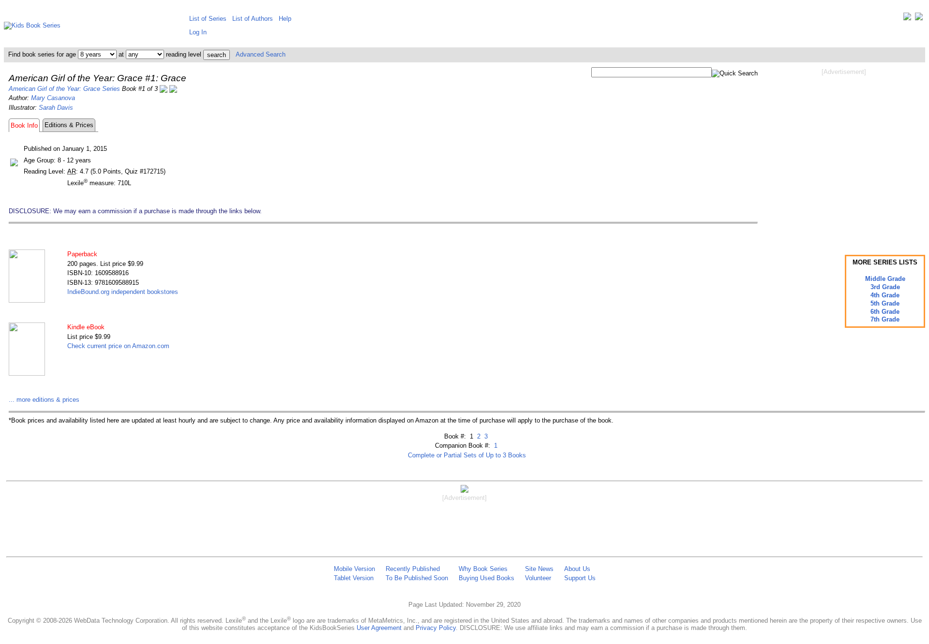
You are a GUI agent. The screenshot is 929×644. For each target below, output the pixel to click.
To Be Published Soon (417, 578)
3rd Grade (885, 287)
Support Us (580, 578)
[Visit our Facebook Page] (919, 18)
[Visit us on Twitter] (907, 18)
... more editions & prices (44, 399)
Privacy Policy (436, 627)
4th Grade (884, 295)
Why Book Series (483, 568)
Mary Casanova (53, 98)
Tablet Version (354, 578)
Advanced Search (260, 54)
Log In (198, 32)
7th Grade (884, 319)
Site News (539, 568)
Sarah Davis (56, 107)
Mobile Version (354, 568)
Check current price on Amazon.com (118, 346)
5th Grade (884, 303)
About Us (577, 568)
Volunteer (538, 578)
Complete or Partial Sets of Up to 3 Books (467, 455)
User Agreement (379, 627)
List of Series (207, 18)
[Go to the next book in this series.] (173, 88)
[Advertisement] (844, 153)
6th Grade (884, 311)
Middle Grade (885, 278)
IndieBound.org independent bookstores (122, 291)
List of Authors (252, 18)
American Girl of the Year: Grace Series (64, 88)
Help (285, 18)
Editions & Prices (69, 125)
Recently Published (413, 568)
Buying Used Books (486, 578)
